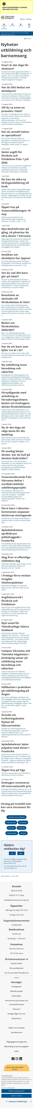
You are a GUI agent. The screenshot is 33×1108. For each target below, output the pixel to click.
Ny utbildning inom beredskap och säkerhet (14, 368)
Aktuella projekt (16, 991)
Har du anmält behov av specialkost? (15, 133)
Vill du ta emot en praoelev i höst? (13, 109)
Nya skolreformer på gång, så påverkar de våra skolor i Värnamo (16, 232)
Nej (21, 853)
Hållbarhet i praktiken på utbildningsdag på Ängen (16, 690)
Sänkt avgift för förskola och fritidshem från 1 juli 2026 (15, 157)
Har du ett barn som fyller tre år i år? (14, 348)
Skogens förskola (11, 833)
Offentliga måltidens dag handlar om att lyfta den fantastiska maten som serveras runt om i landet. (16, 566)
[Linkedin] (20, 1059)
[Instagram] (17, 1059)
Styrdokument (16, 1032)
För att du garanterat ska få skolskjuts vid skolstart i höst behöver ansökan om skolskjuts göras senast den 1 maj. (16, 263)
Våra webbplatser (16, 968)
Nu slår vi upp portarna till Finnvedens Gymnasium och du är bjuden (15, 774)
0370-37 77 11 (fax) (16, 895)
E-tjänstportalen (11, 822)
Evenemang (21, 828)
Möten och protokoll (16, 1028)
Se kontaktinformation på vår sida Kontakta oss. (15, 867)
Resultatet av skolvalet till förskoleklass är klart (15, 298)
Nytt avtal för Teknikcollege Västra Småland (15, 626)
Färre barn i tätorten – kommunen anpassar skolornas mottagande (16, 511)
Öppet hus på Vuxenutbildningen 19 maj (15, 210)
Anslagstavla (16, 986)
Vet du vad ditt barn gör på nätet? (14, 274)
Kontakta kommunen (12, 900)
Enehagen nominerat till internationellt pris (16, 784)
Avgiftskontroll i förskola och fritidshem (12, 600)
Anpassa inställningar (18, 1101)
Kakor (16, 1051)
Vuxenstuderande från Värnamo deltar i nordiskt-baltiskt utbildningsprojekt (16, 482)
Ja (12, 853)
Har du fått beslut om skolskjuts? (15, 89)
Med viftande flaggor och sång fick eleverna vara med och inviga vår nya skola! (15, 588)
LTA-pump (23, 833)
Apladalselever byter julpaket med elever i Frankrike (15, 747)
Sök (23, 19)
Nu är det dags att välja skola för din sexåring (13, 431)
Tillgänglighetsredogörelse (16, 1042)
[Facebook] (13, 1059)
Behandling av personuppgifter (16, 1046)
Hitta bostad (23, 822)
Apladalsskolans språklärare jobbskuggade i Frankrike (12, 535)
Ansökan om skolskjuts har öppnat (15, 256)
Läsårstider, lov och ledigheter (16, 817)
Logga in (16, 978)
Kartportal (17, 1018)
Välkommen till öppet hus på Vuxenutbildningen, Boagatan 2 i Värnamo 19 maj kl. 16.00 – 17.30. (13, 219)
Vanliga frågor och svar (16, 1014)
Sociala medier (16, 963)
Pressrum (16, 1009)
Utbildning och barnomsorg (17, 33)
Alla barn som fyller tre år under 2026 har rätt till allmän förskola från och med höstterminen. (16, 355)
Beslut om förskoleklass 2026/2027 (10, 326)
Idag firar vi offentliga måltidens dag (15, 559)
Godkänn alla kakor (16, 1096)
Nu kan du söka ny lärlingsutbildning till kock (15, 183)
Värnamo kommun (5, 33)
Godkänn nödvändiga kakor (16, 1091)
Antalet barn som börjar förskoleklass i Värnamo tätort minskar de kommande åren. (15, 520)
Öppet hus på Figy (13, 770)
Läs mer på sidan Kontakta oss (16, 973)
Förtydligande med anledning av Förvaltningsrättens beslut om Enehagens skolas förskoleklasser (16, 399)
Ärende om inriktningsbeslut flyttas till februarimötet (12, 720)
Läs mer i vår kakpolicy (8, 1088)
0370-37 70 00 (16, 890)
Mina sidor (11, 828)
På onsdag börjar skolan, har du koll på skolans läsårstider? (15, 454)
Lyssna (28, 38)
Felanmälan (16, 996)
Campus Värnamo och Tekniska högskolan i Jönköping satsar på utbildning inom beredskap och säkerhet (15, 659)
